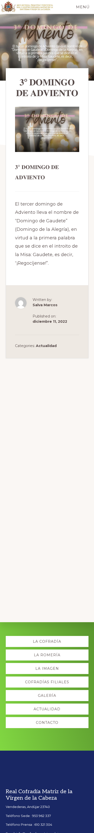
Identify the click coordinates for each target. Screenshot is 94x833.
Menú (83, 7)
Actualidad (46, 346)
